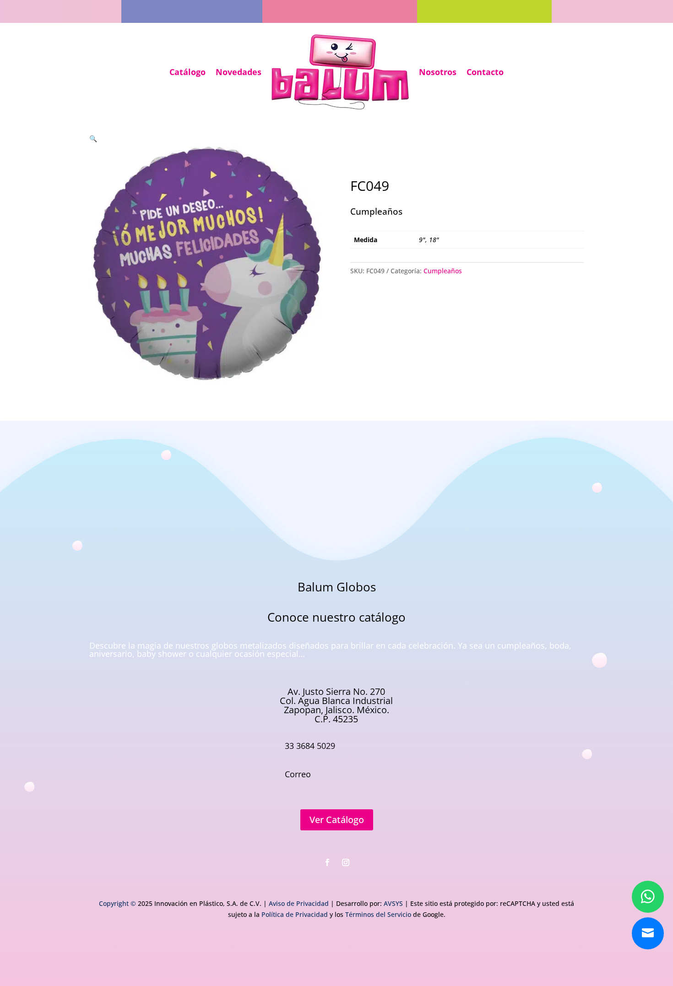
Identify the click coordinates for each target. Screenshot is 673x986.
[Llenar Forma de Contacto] (648, 933)
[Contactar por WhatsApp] (648, 897)
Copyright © (117, 903)
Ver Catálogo (336, 819)
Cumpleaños (442, 270)
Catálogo (187, 71)
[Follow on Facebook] (327, 862)
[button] (93, 138)
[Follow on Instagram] (345, 862)
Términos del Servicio (378, 914)
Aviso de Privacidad (299, 903)
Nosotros (437, 71)
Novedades (238, 71)
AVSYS (393, 903)
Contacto (485, 71)
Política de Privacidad (294, 914)
